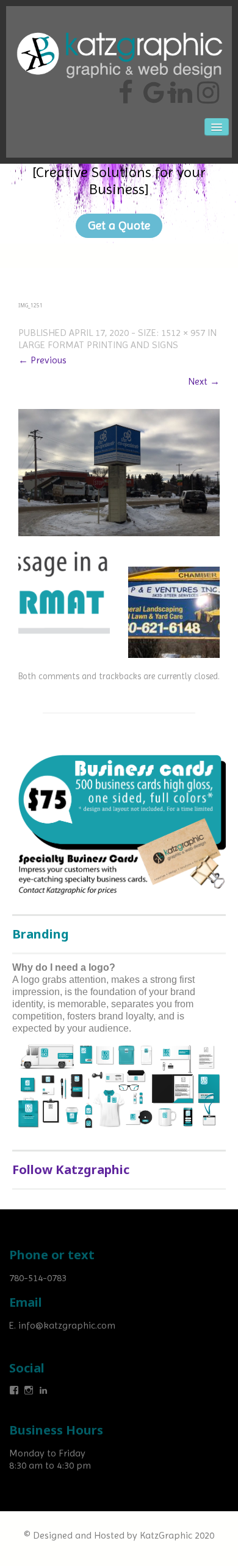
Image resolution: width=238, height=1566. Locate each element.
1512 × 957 (183, 332)
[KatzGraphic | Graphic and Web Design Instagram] (206, 88)
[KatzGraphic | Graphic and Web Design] (119, 27)
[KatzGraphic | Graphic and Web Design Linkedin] (179, 88)
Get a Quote (119, 225)
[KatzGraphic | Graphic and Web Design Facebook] (126, 88)
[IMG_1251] (119, 471)
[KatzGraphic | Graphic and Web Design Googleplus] (152, 88)
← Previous (42, 360)
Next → (204, 381)
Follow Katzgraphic (70, 1169)
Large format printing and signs (98, 345)
